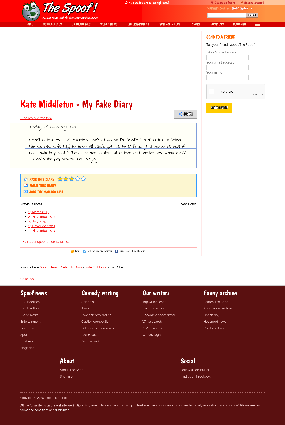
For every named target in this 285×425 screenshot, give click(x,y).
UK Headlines (30, 308)
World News (29, 315)
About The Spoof (72, 370)
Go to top (27, 279)
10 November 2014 (41, 231)
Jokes (85, 308)
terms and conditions (34, 410)
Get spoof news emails (97, 328)
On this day (211, 315)
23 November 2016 (41, 217)
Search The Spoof (216, 302)
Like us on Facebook (131, 251)
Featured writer (153, 308)
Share (188, 114)
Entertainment (30, 321)
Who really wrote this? (36, 118)
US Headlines (30, 302)
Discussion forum (225, 3)
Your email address (220, 62)
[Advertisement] (108, 65)
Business (26, 341)
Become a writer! (254, 3)
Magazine (27, 348)
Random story (214, 328)
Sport (24, 335)
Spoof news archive (218, 308)
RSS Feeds (89, 335)
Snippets (87, 302)
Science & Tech (31, 328)
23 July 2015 (37, 221)
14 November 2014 (41, 226)
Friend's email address (222, 52)
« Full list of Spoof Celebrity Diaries (45, 242)
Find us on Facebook (195, 376)
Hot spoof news (215, 321)
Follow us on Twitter (99, 251)
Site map (66, 376)
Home (29, 24)
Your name (214, 72)
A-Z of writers (152, 328)
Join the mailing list (46, 192)
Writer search (152, 321)
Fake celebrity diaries (96, 315)
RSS (77, 251)
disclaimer (61, 410)
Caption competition (95, 321)
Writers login (151, 335)
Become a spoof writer (158, 315)
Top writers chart (154, 302)
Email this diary (42, 185)
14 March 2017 (38, 212)
